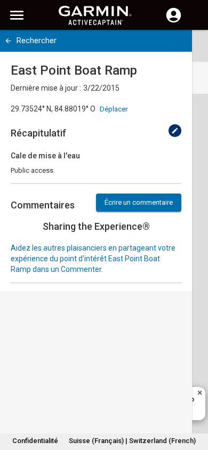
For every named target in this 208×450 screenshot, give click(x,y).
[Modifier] (175, 130)
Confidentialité (35, 441)
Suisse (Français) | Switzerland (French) (132, 441)
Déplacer (113, 109)
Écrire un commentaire (139, 202)
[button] (195, 401)
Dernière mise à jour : (46, 88)
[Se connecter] (173, 21)
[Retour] (8, 41)
